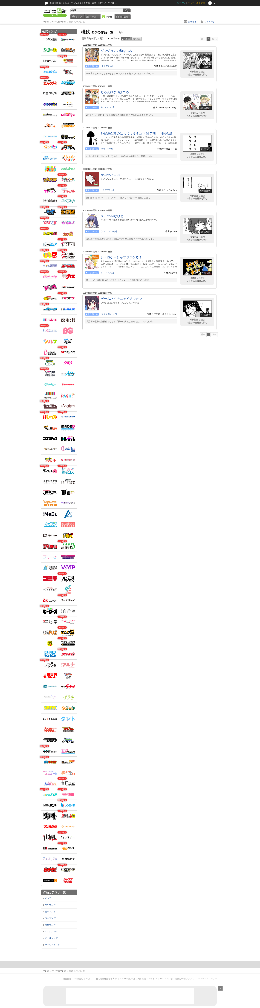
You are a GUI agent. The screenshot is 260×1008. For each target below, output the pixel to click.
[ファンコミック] (109, 231)
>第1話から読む (197, 71)
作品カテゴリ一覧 (54, 892)
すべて (48, 898)
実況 (94, 3)
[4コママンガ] (107, 107)
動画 (52, 3)
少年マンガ (50, 905)
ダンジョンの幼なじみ (116, 51)
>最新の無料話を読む (197, 74)
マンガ (109, 17)
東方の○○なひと (112, 216)
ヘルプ (89, 978)
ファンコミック (52, 945)
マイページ (209, 22)
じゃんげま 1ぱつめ (115, 92)
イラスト (94, 17)
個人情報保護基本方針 (106, 978)
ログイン (181, 3)
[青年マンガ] (106, 148)
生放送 (66, 3)
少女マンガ (50, 918)
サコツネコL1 (110, 175)
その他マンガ (51, 938)
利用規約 (78, 978)
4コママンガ (51, 931)
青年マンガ (50, 911)
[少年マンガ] (106, 66)
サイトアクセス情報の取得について (177, 978)
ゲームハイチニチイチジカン (121, 299)
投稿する (192, 22)
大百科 (86, 3)
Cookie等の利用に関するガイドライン (138, 978)
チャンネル (76, 3)
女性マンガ (50, 925)
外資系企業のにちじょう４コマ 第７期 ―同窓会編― (138, 133)
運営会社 (67, 978)
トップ (79, 17)
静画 (58, 3)
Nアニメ (102, 3)
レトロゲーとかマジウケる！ (121, 257)
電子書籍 (124, 17)
